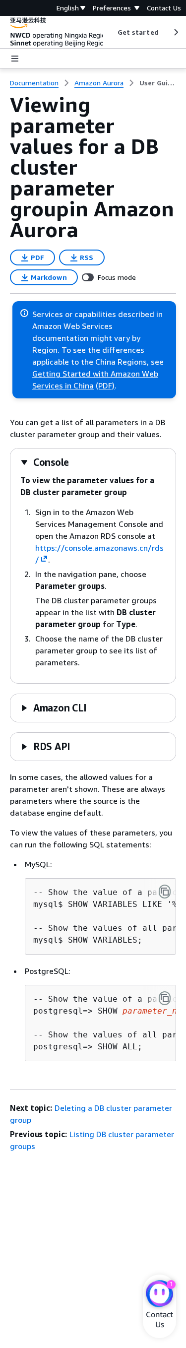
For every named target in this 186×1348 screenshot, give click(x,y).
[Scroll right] (175, 32)
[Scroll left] (110, 32)
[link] (157, 83)
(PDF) (105, 385)
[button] (44, 462)
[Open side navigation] (15, 58)
